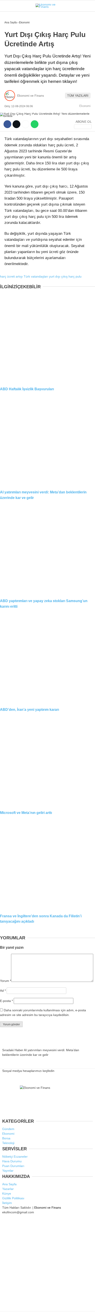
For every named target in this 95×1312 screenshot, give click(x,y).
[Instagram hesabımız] (45, 1304)
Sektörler (15, 82)
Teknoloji (15, 90)
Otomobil (14, 100)
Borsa (12, 63)
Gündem (13, 36)
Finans (12, 54)
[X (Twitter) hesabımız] (30, 1304)
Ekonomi (13, 45)
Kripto (12, 72)
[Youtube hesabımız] (60, 1304)
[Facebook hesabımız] (15, 1304)
